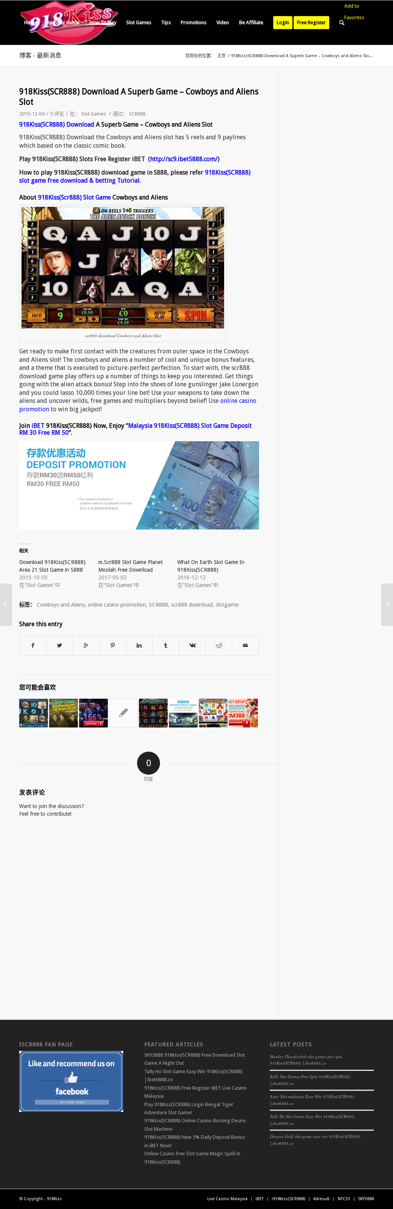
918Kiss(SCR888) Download (56, 124)
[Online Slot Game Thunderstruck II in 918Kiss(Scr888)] (33, 713)
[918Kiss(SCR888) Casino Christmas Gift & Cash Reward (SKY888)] (6, 605)
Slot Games (93, 114)
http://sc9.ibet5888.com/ (184, 159)
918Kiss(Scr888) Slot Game (74, 197)
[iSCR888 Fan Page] (71, 1110)
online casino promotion (117, 605)
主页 (221, 55)
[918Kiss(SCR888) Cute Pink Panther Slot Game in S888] (123, 713)
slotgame (227, 605)
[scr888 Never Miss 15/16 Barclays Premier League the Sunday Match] (183, 713)
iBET (38, 425)
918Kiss (54, 1198)
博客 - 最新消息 (40, 55)
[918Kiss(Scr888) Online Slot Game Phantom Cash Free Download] (153, 713)
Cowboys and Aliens (61, 605)
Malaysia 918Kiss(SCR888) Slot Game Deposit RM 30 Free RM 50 (135, 429)
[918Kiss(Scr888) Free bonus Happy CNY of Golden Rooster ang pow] (243, 713)
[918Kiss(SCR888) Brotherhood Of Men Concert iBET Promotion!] (63, 713)
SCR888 (137, 114)
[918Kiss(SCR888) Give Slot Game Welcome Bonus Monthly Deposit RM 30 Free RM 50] (93, 713)
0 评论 (57, 114)
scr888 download (192, 605)
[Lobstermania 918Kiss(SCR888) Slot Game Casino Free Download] (213, 713)
